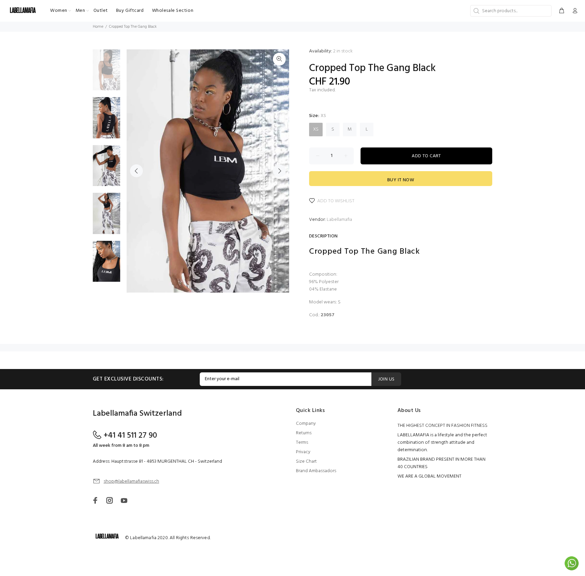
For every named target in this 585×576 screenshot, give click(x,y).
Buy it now (400, 180)
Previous (136, 170)
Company (306, 424)
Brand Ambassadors (316, 471)
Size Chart (306, 461)
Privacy (303, 452)
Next (279, 170)
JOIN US (386, 379)
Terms (302, 442)
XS (316, 129)
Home (98, 26)
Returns (303, 433)
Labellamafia (339, 220)
